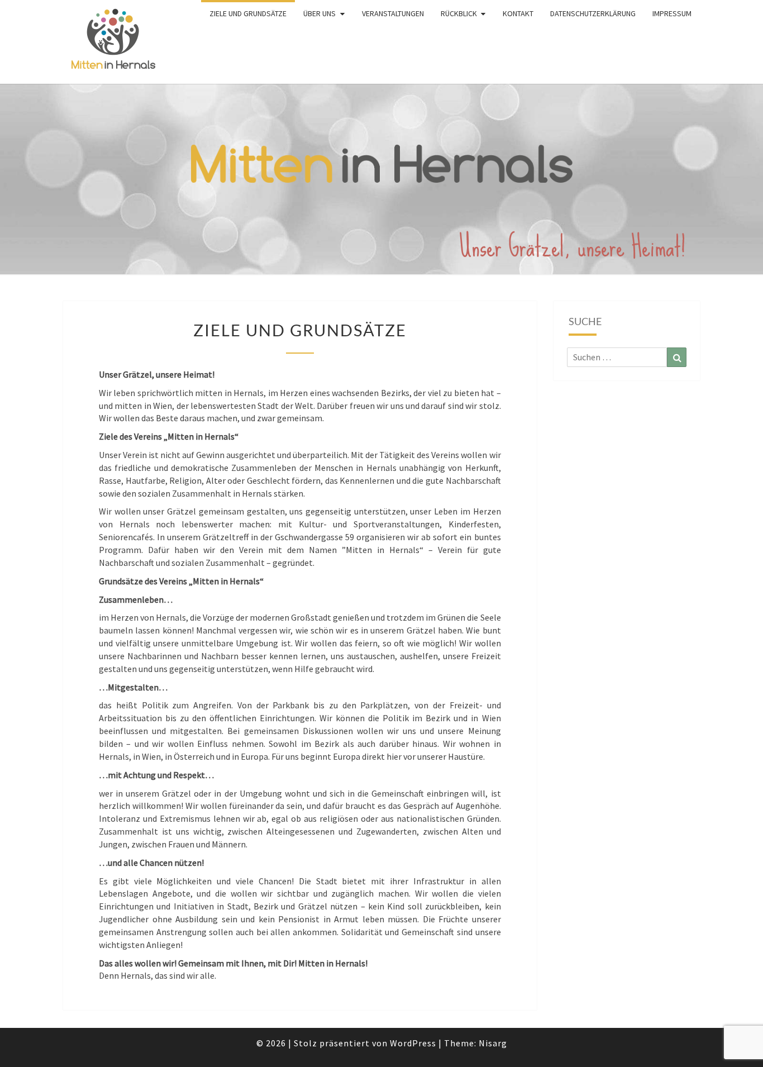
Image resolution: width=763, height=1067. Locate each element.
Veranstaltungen (393, 13)
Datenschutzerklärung (593, 13)
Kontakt (518, 13)
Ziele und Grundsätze (248, 13)
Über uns (319, 13)
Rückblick (459, 13)
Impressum (672, 13)
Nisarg (493, 1043)
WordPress (413, 1043)
